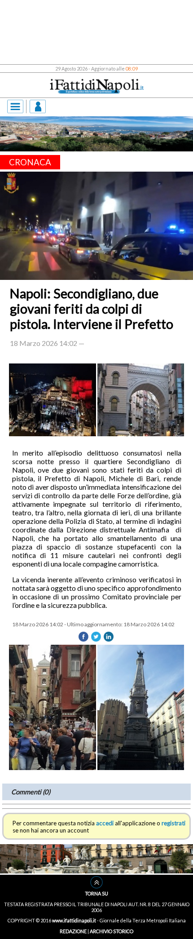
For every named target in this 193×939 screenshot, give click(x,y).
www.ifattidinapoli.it (74, 688)
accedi (105, 612)
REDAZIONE (73, 698)
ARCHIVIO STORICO (111, 698)
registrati (173, 612)
